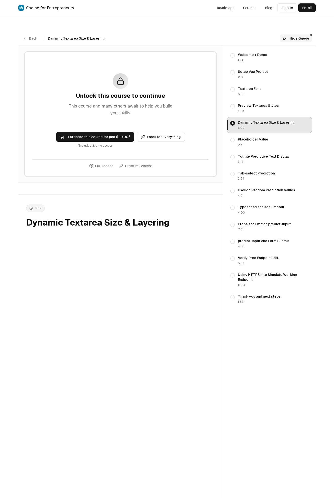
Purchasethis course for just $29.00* (99, 137)
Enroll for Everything (164, 137)
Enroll (307, 7)
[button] (269, 57)
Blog (268, 7)
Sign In (287, 7)
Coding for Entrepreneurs (50, 8)
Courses (249, 7)
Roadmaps (225, 7)
